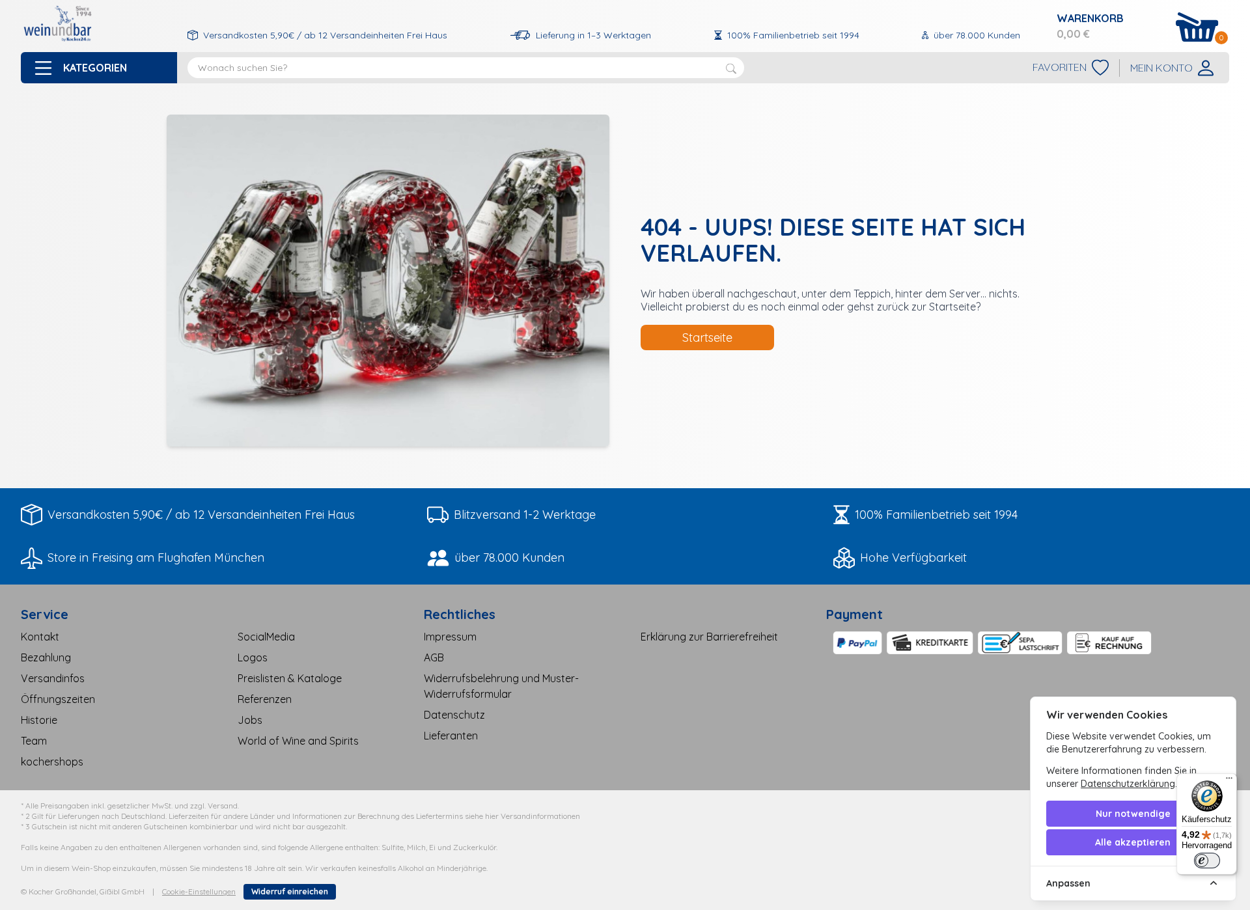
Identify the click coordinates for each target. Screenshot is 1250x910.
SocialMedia (266, 636)
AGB (434, 657)
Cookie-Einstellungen (199, 891)
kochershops (52, 761)
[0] (1197, 27)
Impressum (450, 636)
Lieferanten (451, 735)
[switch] (1207, 860)
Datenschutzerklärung (1128, 784)
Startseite (707, 337)
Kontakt (40, 636)
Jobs (250, 719)
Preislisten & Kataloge (290, 678)
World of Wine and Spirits (298, 740)
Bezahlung (46, 657)
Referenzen (265, 699)
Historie (39, 719)
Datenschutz (454, 714)
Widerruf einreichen (289, 891)
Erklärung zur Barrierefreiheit (709, 636)
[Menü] (1229, 781)
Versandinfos (53, 678)
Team (34, 740)
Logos (253, 657)
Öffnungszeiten (58, 699)
